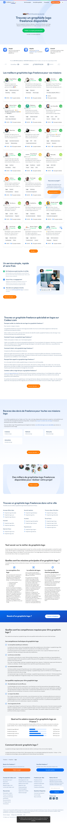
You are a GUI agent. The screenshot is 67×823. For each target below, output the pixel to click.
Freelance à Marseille (39, 783)
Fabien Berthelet (32, 79)
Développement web (23, 780)
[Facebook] (51, 798)
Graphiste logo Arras (9, 531)
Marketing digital (23, 789)
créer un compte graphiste (34, 34)
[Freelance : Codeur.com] (9, 2)
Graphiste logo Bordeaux (31, 512)
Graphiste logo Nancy (10, 525)
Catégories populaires (24, 777)
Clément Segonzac (32, 130)
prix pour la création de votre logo (44, 420)
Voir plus (33, 251)
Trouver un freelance (52, 616)
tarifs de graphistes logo (34, 51)
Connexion (46, 2)
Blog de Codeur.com (7, 785)
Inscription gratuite (37, 2)
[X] (54, 798)
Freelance (5, 759)
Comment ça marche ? (39, 793)
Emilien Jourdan (11, 154)
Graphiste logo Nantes (31, 531)
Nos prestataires (7, 800)
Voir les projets (27, 2)
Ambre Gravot (54, 129)
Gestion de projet (23, 792)
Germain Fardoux (53, 79)
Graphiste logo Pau (30, 515)
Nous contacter (37, 796)
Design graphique (23, 787)
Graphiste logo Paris (51, 527)
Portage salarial (7, 802)
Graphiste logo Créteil (52, 523)
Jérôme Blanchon (11, 178)
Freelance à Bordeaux (39, 787)
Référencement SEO (23, 783)
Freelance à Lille (38, 785)
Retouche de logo (49, 433)
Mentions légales (6, 814)
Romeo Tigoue (33, 226)
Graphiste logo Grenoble (10, 512)
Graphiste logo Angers (31, 529)
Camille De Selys (33, 203)
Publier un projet (55, 2)
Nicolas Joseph (54, 202)
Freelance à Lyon (38, 781)
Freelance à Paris (38, 780)
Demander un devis (7, 793)
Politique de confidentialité (16, 814)
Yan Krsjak (32, 178)
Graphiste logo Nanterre (52, 525)
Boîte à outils (6, 783)
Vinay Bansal (33, 154)
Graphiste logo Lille (9, 533)
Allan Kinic (12, 130)
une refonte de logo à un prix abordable (44, 425)
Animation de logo (8, 442)
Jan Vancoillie (54, 106)
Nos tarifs (5, 781)
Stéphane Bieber (32, 105)
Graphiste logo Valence (10, 517)
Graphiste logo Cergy (51, 521)
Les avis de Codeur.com (8, 787)
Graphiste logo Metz (9, 523)
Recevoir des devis (54, 192)
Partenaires (6, 803)
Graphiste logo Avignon (52, 512)
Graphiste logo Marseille (52, 515)
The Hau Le (12, 203)
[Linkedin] (57, 798)
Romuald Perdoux (53, 154)
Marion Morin (12, 105)
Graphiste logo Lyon (9, 515)
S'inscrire (57, 792)
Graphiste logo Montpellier (32, 521)
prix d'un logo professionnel (11, 373)
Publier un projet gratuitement (33, 30)
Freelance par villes (39, 777)
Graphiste (11, 759)
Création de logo (8, 433)
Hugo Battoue (12, 79)
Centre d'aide (37, 795)
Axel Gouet (12, 226)
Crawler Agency (53, 226)
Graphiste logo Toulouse (31, 523)
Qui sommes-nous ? (7, 780)
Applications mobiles (23, 790)
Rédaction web (22, 785)
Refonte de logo (28, 433)
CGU (24, 814)
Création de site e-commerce (25, 781)
